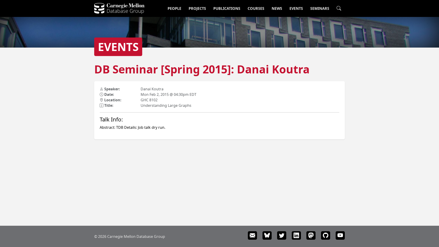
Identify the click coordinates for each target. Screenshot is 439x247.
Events (296, 8)
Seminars (319, 8)
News (277, 8)
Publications (226, 8)
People (174, 8)
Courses (256, 8)
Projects (197, 8)
